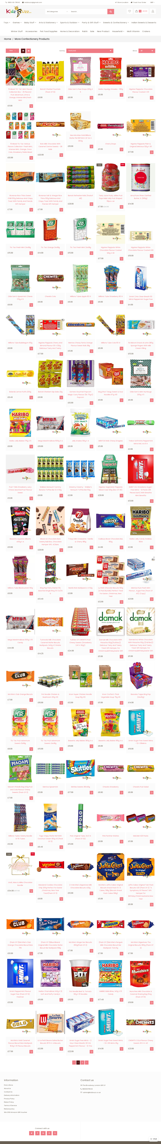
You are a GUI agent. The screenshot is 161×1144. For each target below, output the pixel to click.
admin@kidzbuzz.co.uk (92, 1092)
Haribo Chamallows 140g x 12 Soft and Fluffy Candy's (50, 992)
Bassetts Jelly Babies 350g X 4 (80, 740)
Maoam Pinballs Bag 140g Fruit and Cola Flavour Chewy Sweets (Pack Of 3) (20, 790)
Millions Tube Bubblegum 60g (20, 343)
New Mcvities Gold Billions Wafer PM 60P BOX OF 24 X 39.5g (80, 138)
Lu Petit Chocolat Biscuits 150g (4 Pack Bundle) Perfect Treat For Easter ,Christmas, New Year (110, 592)
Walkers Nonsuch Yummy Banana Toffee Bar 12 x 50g (50, 488)
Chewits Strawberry (111, 787)
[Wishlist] (130, 11)
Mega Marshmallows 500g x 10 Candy (20, 641)
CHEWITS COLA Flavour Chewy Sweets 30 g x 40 (140, 1041)
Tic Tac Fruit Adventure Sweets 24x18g (50, 742)
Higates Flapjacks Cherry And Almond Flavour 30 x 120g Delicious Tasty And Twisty (50, 346)
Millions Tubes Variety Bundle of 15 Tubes (20, 837)
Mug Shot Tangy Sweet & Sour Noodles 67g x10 (110, 393)
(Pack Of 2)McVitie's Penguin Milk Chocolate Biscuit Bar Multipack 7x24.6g (111, 945)
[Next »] (87, 1062)
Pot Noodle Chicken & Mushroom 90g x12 (50, 695)
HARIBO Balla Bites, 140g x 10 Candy (110, 992)
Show (135, 51)
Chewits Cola (50, 296)
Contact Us (8, 1092)
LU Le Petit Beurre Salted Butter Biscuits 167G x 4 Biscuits (50, 1041)
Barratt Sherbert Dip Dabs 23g (50, 392)
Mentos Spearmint (50, 787)
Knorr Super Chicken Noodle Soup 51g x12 (80, 695)
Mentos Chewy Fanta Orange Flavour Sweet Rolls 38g (80, 344)
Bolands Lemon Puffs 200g (20, 392)
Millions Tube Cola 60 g (110, 343)
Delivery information (11, 1095)
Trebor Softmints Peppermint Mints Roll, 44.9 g (141, 442)
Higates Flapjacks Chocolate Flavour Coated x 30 (140, 90)
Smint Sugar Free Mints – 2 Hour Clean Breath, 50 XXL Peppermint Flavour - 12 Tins (80, 1043)
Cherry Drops (110, 144)
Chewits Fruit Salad (141, 787)
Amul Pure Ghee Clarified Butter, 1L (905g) (140, 197)
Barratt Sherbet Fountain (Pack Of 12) (50, 90)
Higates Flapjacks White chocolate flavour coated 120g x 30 (111, 250)
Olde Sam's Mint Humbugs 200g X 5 (141, 393)
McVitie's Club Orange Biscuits (20, 694)
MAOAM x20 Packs (140, 836)
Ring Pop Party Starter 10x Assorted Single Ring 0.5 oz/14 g (50, 591)
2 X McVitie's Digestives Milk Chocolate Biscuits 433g (80, 886)
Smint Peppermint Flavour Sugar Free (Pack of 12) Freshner (20, 994)
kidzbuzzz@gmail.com (33, 2)
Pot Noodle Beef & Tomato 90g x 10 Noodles (80, 992)
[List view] (28, 51)
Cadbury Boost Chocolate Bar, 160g (110, 540)
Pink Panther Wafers (110, 836)
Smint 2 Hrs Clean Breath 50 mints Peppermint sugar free (141, 298)
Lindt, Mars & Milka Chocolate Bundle (20, 883)
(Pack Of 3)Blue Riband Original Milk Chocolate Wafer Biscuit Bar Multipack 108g (50, 945)
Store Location (122, 2)
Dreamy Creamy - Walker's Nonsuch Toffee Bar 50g (80, 488)
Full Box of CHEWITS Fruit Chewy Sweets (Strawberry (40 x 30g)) (80, 643)
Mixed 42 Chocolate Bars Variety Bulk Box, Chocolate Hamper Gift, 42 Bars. (50, 542)
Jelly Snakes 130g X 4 (80, 441)
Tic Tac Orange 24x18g (50, 247)
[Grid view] (23, 51)
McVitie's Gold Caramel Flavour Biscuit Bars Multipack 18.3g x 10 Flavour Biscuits (20, 1043)
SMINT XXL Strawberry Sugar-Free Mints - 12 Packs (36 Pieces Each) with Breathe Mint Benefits (141, 491)
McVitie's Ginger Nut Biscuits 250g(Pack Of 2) (80, 943)
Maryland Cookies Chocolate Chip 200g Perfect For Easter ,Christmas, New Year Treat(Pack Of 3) (50, 889)
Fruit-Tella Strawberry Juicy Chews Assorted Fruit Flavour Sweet (20, 490)
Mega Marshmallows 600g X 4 (50, 441)
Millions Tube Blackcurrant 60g (20, 588)
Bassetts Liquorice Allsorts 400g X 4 (20, 540)
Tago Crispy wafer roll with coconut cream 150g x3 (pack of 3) (50, 839)
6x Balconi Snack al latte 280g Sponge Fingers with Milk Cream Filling (140, 346)
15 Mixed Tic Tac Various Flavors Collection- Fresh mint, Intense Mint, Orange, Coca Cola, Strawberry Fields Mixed (20, 148)
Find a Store (8, 1085)
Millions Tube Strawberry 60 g (111, 296)
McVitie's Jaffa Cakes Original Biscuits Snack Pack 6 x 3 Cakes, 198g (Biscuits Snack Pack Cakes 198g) (111, 889)
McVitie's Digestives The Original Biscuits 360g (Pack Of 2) (140, 945)
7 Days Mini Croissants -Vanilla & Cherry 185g (80, 540)
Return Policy (9, 1102)
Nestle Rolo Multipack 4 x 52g (80, 588)
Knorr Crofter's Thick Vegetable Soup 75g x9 (110, 695)
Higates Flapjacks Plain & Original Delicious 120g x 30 (141, 145)
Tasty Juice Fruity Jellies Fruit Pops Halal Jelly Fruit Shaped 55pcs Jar (110, 198)
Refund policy (9, 1109)
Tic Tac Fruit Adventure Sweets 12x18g (20, 742)
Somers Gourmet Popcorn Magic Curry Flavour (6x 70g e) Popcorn (80, 395)
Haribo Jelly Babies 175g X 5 (20, 441)
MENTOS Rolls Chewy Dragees (111, 441)
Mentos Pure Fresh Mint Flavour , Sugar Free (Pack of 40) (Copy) (141, 591)
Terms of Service (10, 1105)
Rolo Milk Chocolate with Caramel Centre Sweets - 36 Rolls (50, 147)
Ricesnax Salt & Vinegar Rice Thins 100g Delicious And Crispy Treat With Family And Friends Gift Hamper (50, 199)
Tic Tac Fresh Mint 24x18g (20, 247)
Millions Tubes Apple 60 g (80, 296)
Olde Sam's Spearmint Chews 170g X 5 (20, 297)
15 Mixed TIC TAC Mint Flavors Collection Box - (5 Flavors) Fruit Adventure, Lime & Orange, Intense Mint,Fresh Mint (20, 94)
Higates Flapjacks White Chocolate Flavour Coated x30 (140, 248)
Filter (11, 50)
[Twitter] (31, 1133)
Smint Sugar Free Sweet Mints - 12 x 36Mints (141, 742)
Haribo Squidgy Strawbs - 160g (110, 89)
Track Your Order (139, 2)
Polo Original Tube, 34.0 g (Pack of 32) (80, 837)
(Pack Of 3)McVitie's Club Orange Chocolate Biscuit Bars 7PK (20, 945)
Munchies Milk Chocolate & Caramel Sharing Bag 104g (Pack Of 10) (141, 994)
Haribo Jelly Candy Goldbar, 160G (141, 540)
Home (7, 39)
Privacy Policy (9, 1099)
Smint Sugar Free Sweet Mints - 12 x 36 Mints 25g (110, 1041)
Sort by (62, 51)
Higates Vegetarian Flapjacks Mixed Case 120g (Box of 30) (110, 488)
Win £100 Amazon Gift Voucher (15, 1112)
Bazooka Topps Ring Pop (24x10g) (141, 695)
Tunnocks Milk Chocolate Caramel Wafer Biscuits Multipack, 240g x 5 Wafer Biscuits (50, 644)
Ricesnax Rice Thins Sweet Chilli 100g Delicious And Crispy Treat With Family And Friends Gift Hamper (20, 199)
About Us (7, 1088)
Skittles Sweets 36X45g (80, 787)
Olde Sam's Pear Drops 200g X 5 (80, 90)
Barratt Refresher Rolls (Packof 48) (80, 197)
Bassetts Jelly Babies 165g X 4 (111, 740)
